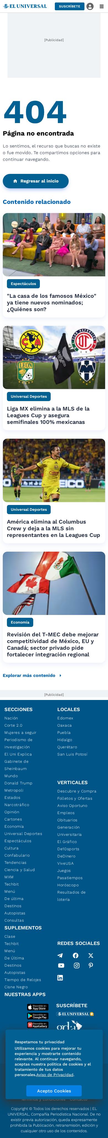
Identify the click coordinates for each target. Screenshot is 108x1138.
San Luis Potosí (72, 754)
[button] (69, 6)
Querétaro (67, 747)
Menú (9, 891)
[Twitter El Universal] (91, 955)
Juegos (64, 870)
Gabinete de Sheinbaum (16, 765)
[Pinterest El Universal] (91, 967)
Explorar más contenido (29, 675)
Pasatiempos (70, 878)
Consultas (14, 920)
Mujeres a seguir (20, 732)
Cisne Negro (16, 987)
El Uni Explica (18, 754)
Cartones (13, 819)
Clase (10, 936)
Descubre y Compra (77, 791)
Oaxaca (64, 725)
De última (14, 898)
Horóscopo (68, 885)
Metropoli (13, 790)
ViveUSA (65, 863)
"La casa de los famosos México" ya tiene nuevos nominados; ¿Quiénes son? (51, 302)
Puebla (64, 732)
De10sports (68, 849)
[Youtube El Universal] (61, 967)
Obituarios (67, 820)
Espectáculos (17, 841)
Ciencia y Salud (19, 869)
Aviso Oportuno (72, 805)
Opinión (11, 812)
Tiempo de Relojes (22, 979)
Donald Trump (18, 783)
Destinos (13, 906)
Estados (12, 797)
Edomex (65, 718)
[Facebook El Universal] (75, 955)
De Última (14, 958)
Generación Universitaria (69, 831)
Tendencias (15, 862)
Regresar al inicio (39, 181)
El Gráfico (67, 841)
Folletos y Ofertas (74, 798)
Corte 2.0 (13, 725)
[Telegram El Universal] (60, 955)
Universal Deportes (23, 833)
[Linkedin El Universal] (60, 978)
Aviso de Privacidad (54, 1074)
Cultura (11, 848)
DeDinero (66, 856)
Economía (14, 826)
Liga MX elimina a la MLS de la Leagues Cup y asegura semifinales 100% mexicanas (48, 415)
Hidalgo (64, 739)
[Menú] (101, 6)
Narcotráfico (16, 804)
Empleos (66, 813)
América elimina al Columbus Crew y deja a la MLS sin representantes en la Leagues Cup (53, 528)
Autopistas (14, 913)
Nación (11, 718)
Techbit (11, 884)
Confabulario (17, 855)
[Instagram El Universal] (76, 967)
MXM (9, 877)
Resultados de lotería (71, 896)
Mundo (11, 776)
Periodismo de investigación (18, 743)
